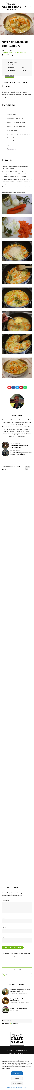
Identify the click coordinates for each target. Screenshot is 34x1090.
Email (4, 927)
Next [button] (26, 469)
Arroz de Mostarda (12, 82)
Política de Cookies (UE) (17, 1053)
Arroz (17, 52)
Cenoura (9, 122)
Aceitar (17, 1073)
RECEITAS (23, 52)
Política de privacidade (21, 1087)
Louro (9, 130)
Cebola (9, 126)
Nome (4, 918)
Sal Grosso (10, 149)
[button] (17, 1056)
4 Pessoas (23, 70)
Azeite (9, 141)
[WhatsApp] (25, 387)
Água (9, 145)
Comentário (5, 900)
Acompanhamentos (8, 52)
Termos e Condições (20, 1050)
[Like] (9, 387)
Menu (30, 6)
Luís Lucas (17, 415)
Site (3, 937)
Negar (17, 1078)
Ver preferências (17, 1083)
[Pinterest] (21, 387)
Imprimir (10, 76)
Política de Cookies (11, 1087)
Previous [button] (27, 466)
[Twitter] (17, 387)
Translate (15, 1023)
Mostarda (10, 118)
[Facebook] (13, 387)
